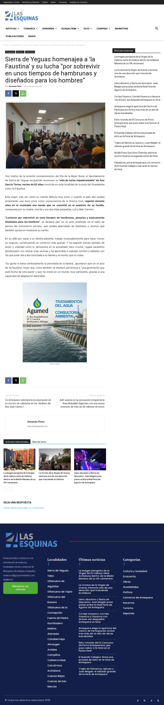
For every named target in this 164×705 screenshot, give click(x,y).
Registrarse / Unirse (11, 2)
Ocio (86, 28)
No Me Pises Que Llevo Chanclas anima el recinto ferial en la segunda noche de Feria (136, 154)
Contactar (63, 2)
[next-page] (11, 489)
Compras (102, 28)
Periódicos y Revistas (30, 2)
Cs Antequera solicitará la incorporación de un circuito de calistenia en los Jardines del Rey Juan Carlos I (28, 403)
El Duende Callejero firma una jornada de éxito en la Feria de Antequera (134, 135)
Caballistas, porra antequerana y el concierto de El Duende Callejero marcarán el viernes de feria (137, 166)
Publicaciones (15, 36)
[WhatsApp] (23, 93)
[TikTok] (151, 700)
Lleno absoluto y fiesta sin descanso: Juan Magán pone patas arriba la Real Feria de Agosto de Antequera (136, 86)
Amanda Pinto (15, 86)
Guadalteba (68, 28)
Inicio (6, 45)
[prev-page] (6, 489)
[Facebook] (8, 93)
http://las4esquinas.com (37, 426)
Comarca (29, 28)
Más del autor (39, 442)
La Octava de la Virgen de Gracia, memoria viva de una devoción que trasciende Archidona (54, 476)
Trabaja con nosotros (78, 2)
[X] (15, 93)
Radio (53, 2)
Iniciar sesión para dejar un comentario (24, 507)
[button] (156, 28)
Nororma (48, 28)
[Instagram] (144, 700)
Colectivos (30, 52)
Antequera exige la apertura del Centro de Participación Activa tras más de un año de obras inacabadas (136, 109)
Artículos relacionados (17, 442)
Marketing (121, 28)
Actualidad (16, 45)
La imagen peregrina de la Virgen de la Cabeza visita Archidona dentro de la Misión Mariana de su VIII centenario (136, 60)
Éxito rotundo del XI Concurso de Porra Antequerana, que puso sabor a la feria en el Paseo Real (136, 123)
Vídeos (45, 2)
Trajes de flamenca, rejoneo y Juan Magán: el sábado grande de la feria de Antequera (137, 144)
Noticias (11, 28)
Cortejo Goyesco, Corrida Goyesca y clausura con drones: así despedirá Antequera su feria (137, 98)
